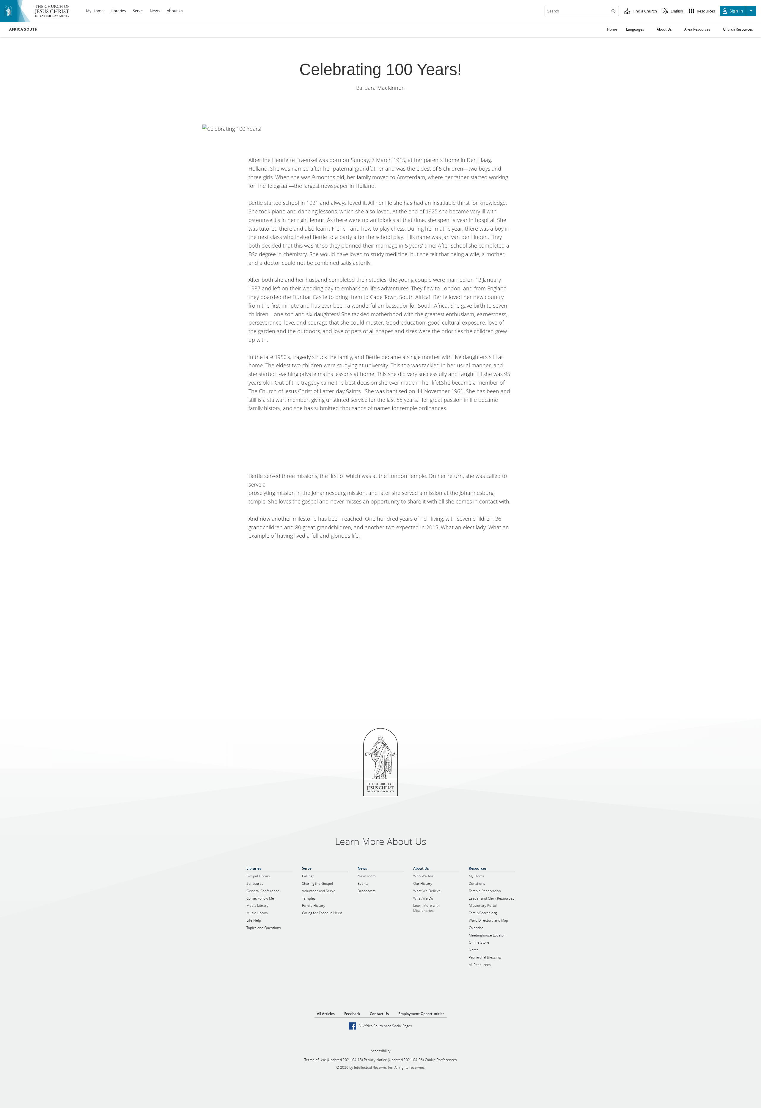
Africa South (23, 29)
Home (612, 29)
